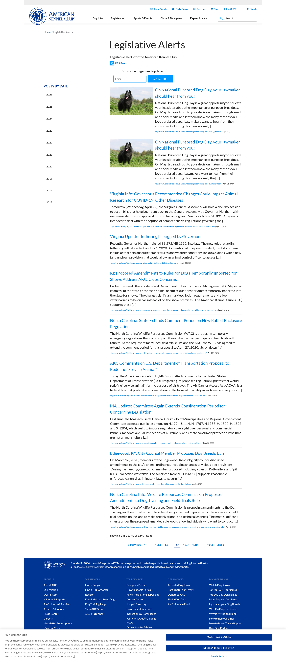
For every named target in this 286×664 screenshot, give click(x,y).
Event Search (160, 9)
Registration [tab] (118, 18)
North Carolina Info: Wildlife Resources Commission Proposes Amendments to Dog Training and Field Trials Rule (166, 497)
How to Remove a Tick (221, 618)
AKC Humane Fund (179, 604)
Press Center (51, 613)
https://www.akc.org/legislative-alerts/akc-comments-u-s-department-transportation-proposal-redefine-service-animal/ (158, 396)
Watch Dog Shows (219, 584)
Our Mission (51, 589)
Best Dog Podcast (219, 628)
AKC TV (232, 9)
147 (186, 545)
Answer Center (135, 599)
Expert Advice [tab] (198, 18)
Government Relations (139, 608)
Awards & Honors (54, 608)
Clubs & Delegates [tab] (171, 18)
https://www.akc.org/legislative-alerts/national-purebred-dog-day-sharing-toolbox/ (188, 132)
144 (158, 545)
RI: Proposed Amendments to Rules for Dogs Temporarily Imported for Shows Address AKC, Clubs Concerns (173, 276)
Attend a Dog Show (179, 584)
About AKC (50, 584)
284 (210, 545)
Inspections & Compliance (141, 613)
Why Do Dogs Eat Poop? (223, 608)
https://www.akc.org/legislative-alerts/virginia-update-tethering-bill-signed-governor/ (144, 263)
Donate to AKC (176, 594)
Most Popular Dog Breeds (224, 599)
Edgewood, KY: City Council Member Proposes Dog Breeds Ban (167, 453)
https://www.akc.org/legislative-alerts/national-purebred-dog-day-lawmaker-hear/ (188, 184)
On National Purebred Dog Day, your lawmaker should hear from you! (197, 93)
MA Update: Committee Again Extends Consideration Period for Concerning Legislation (167, 409)
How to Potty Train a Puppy (225, 623)
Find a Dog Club (177, 599)
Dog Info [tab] (98, 18)
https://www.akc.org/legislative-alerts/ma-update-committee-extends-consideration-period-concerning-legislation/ (156, 443)
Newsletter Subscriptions (58, 623)
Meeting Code (52, 628)
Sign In (253, 9)
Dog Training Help (95, 604)
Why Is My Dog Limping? (223, 613)
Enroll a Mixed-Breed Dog (100, 599)
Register (201, 9)
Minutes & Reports (54, 599)
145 (167, 545)
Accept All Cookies (219, 637)
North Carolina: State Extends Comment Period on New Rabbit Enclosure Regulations (176, 323)
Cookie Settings (219, 656)
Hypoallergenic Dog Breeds (224, 604)
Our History (50, 594)
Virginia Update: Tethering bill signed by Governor (155, 236)
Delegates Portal (135, 584)
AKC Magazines (94, 613)
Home (47, 32)
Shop (216, 9)
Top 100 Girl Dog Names (223, 589)
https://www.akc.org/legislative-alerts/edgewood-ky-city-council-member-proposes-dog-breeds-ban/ (150, 484)
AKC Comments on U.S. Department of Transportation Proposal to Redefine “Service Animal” (169, 366)
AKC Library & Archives (57, 604)
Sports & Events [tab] (143, 18)
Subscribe (160, 78)
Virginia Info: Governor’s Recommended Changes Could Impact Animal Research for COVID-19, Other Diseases (174, 196)
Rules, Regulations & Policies (142, 594)
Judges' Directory (136, 604)
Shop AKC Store (94, 608)
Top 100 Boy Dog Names (223, 594)
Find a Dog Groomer (96, 589)
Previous (135, 545)
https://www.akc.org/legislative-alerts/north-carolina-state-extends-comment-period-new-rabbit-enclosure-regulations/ (158, 353)
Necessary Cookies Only (218, 648)
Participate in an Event (180, 589)
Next (219, 545)
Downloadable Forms (138, 589)
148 (195, 545)
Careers (48, 618)
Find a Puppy (182, 9)
